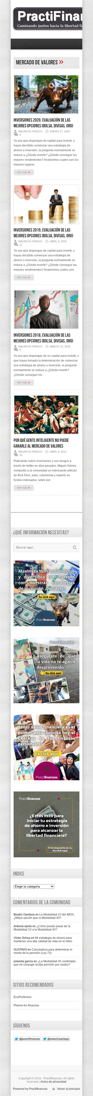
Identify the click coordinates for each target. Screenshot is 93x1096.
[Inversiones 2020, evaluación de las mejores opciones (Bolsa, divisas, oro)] (46, 115)
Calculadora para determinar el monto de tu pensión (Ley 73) (43, 951)
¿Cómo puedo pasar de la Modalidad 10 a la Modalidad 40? (42, 928)
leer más (23, 172)
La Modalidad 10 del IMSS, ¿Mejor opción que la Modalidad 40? (44, 916)
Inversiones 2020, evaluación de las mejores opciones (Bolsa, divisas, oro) (43, 123)
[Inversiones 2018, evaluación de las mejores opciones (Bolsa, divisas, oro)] (46, 330)
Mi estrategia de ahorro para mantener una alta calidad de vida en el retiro (43, 939)
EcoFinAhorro (22, 997)
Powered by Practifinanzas (30, 1089)
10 (20, 455)
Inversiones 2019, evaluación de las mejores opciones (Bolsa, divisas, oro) (43, 233)
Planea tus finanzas (26, 1005)
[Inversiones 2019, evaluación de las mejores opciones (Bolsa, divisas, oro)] (46, 225)
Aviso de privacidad (53, 1081)
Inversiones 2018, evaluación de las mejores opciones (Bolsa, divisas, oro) (43, 338)
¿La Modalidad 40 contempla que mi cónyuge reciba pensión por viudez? (45, 963)
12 (20, 244)
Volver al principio (68, 1089)
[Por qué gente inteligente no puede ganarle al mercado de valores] (46, 436)
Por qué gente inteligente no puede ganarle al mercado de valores (41, 443)
